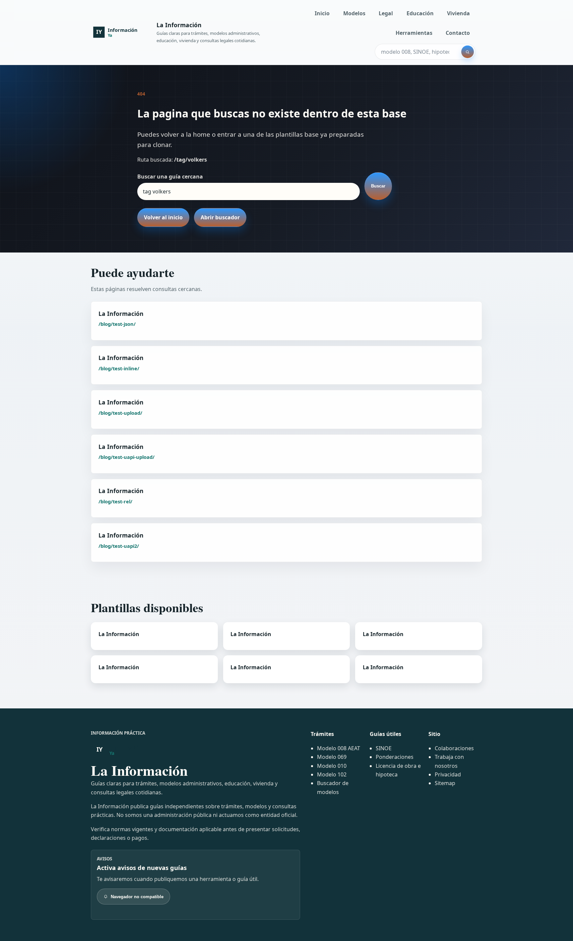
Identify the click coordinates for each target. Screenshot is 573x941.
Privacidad (448, 774)
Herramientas (414, 32)
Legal (386, 13)
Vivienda (458, 13)
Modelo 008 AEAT (338, 748)
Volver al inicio (163, 217)
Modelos (354, 13)
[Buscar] (467, 51)
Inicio (322, 13)
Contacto (458, 32)
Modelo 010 (332, 765)
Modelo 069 (332, 756)
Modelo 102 (332, 774)
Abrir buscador (220, 217)
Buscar (378, 185)
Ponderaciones (395, 756)
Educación (420, 13)
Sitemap (445, 783)
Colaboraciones (454, 748)
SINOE (384, 748)
